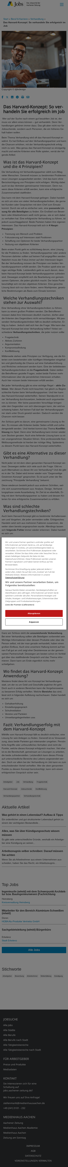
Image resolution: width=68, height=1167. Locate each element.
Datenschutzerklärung (14, 577)
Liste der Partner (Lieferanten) (19, 604)
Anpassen (34, 622)
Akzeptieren (34, 613)
